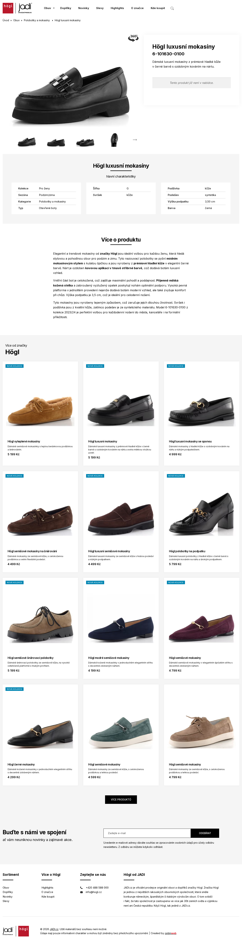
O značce (137, 8)
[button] (135, 140)
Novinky (83, 8)
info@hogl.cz (94, 892)
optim (170, 933)
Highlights (117, 8)
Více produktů (121, 799)
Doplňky (65, 8)
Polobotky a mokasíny (37, 20)
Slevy (100, 8)
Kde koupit (158, 8)
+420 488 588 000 (97, 887)
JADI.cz (54, 929)
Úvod (6, 20)
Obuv (47, 8)
